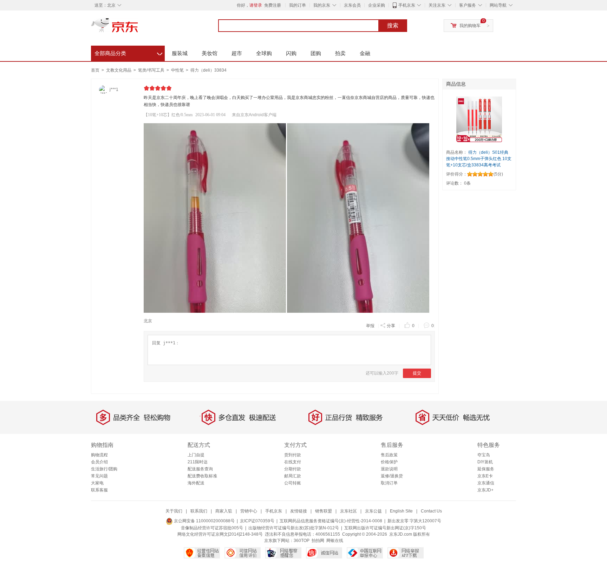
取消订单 (389, 483)
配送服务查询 (200, 469)
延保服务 (485, 469)
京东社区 (348, 511)
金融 (365, 53)
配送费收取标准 (202, 476)
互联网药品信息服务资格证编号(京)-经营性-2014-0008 (331, 520)
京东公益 (373, 511)
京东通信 (485, 483)
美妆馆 (209, 53)
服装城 (180, 53)
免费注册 (272, 5)
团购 (316, 53)
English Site (401, 511)
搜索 (392, 25)
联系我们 (198, 511)
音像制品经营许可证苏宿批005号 (212, 527)
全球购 (264, 53)
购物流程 (99, 454)
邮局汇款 (292, 476)
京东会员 (352, 5)
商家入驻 (223, 511)
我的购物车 (470, 25)
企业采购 (376, 5)
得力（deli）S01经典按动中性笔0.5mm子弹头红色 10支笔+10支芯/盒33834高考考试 (478, 158)
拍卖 (340, 53)
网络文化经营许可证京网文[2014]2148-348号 (220, 534)
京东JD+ (485, 490)
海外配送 (196, 483)
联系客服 (99, 490)
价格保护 (389, 461)
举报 (370, 325)
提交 (417, 373)
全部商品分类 (128, 52)
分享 (391, 325)
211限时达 (198, 461)
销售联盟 (323, 511)
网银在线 (334, 540)
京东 (138, 28)
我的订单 (297, 5)
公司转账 (292, 483)
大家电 (97, 483)
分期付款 (292, 469)
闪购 (291, 53)
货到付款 (292, 454)
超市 (236, 53)
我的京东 (321, 5)
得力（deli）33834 (208, 70)
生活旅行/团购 (104, 469)
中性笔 (178, 70)
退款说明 (389, 469)
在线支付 (292, 461)
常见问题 (99, 476)
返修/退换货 (392, 476)
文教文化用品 (119, 70)
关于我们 (173, 511)
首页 (95, 70)
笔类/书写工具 (151, 70)
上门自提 (196, 454)
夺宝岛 (483, 454)
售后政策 (389, 454)
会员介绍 (99, 461)
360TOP (301, 540)
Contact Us (431, 511)
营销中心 (248, 511)
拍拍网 (318, 540)
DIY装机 (485, 461)
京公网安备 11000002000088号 (204, 520)
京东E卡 (485, 476)
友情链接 (298, 511)
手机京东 (406, 5)
